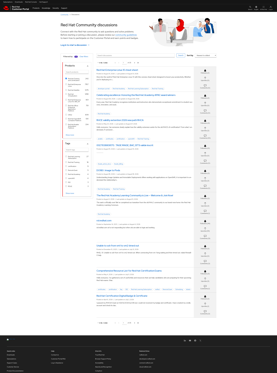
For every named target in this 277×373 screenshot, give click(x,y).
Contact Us (55, 355)
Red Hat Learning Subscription (74, 157)
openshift (71, 178)
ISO (69, 182)
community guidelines (126, 34)
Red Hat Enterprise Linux (74, 85)
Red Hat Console (31, 2)
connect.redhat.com (146, 363)
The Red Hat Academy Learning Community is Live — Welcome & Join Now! (135, 195)
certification (72, 166)
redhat (157, 289)
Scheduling (179, 289)
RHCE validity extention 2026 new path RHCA (120, 120)
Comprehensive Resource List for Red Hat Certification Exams (129, 270)
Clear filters (84, 56)
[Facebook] (195, 341)
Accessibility (99, 363)
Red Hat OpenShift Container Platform (74, 119)
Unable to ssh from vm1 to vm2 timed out (118, 245)
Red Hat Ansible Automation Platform (73, 126)
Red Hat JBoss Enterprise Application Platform (73, 108)
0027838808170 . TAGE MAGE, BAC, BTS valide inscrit (125, 145)
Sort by (190, 55)
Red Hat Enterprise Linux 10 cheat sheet (117, 69)
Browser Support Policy (103, 359)
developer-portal (104, 89)
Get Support (43, 2)
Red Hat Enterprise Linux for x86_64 (74, 100)
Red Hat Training (73, 162)
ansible (100, 139)
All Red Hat (263, 9)
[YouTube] (190, 341)
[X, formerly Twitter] (200, 341)
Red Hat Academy (74, 174)
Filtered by (68, 56)
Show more (70, 135)
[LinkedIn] (185, 341)
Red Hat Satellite (73, 90)
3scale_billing (118, 164)
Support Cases (12, 363)
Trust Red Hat (100, 355)
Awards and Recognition (103, 367)
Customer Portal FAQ (58, 359)
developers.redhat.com (147, 359)
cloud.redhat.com (145, 367)
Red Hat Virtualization (72, 95)
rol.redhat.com (104, 220)
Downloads (19, 2)
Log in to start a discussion (74, 45)
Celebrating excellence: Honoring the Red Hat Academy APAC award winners (136, 95)
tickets (188, 289)
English (256, 9)
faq (121, 289)
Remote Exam (72, 170)
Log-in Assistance (57, 363)
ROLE (70, 186)
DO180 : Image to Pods (108, 170)
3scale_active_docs (104, 164)
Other (70, 115)
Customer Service (13, 367)
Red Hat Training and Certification (74, 79)
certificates (109, 139)
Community (64, 14)
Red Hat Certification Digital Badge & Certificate (122, 295)
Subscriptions (7, 2)
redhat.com (143, 355)
